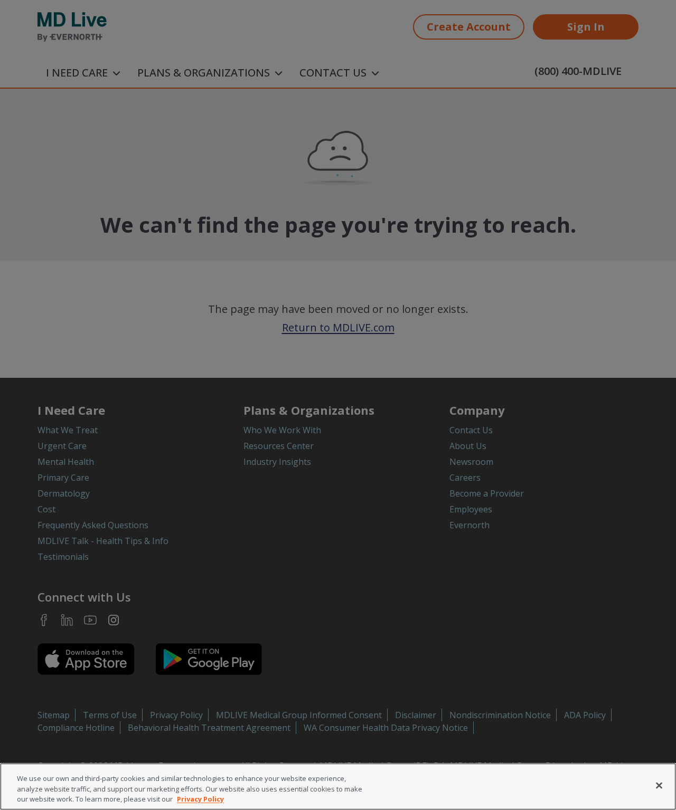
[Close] (659, 785)
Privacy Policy (200, 799)
